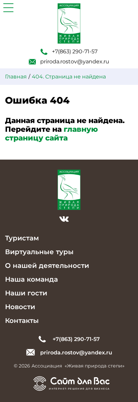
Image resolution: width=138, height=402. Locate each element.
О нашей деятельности (47, 266)
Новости (20, 307)
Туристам (22, 238)
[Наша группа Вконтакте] (64, 219)
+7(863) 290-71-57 (74, 51)
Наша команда (31, 279)
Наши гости (26, 293)
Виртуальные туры (39, 252)
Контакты (22, 321)
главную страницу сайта (51, 133)
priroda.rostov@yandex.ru (74, 61)
